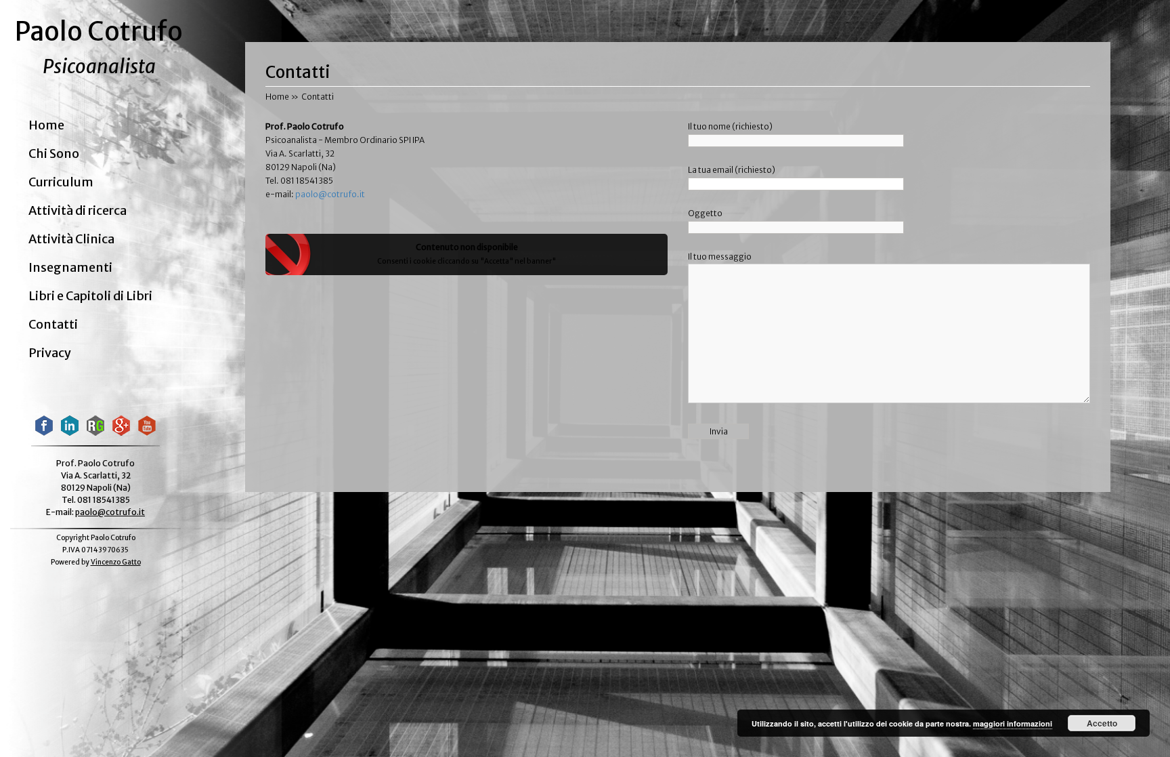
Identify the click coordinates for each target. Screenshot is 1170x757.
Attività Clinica (71, 239)
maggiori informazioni (1012, 723)
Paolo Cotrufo (99, 31)
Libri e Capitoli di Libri (90, 296)
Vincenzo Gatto (116, 562)
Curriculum (60, 182)
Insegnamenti (70, 267)
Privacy (49, 353)
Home (46, 125)
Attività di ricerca (77, 210)
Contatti (53, 324)
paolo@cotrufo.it (110, 512)
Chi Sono (53, 153)
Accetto (1102, 723)
